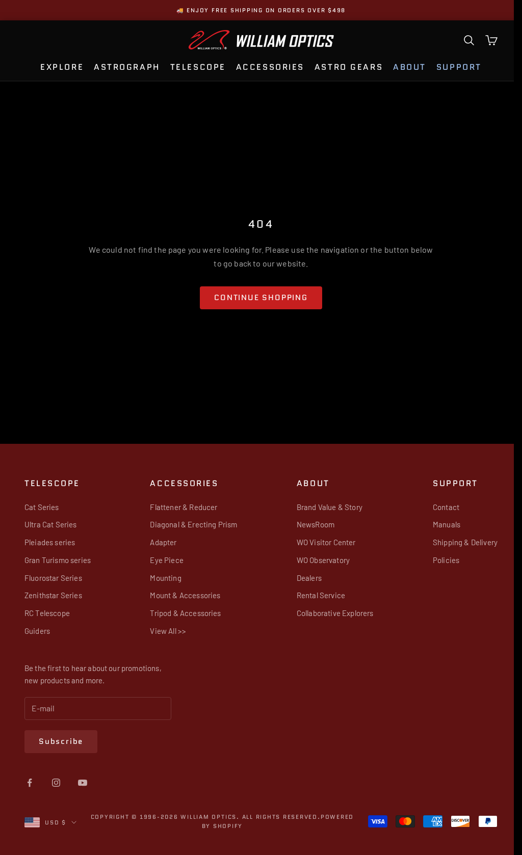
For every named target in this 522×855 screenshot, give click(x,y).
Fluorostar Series (53, 577)
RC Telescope (47, 613)
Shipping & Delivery (457, 542)
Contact (438, 507)
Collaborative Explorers (329, 613)
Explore (58, 67)
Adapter (160, 542)
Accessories (266, 67)
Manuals (438, 524)
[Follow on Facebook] (29, 783)
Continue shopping (257, 297)
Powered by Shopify (236, 826)
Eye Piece (163, 560)
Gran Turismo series (57, 560)
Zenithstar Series (53, 595)
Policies (438, 560)
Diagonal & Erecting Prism (190, 524)
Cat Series (41, 507)
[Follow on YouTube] (82, 783)
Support (455, 67)
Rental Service (315, 595)
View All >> (165, 630)
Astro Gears (344, 67)
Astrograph (123, 67)
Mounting (162, 577)
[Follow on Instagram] (56, 783)
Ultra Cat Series (50, 524)
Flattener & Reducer (181, 507)
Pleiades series (49, 542)
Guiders (37, 630)
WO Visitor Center (320, 542)
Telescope (194, 67)
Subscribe (61, 741)
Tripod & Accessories (182, 613)
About (405, 67)
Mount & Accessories (182, 595)
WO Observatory (317, 560)
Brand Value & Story (324, 507)
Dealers (303, 577)
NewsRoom (310, 524)
